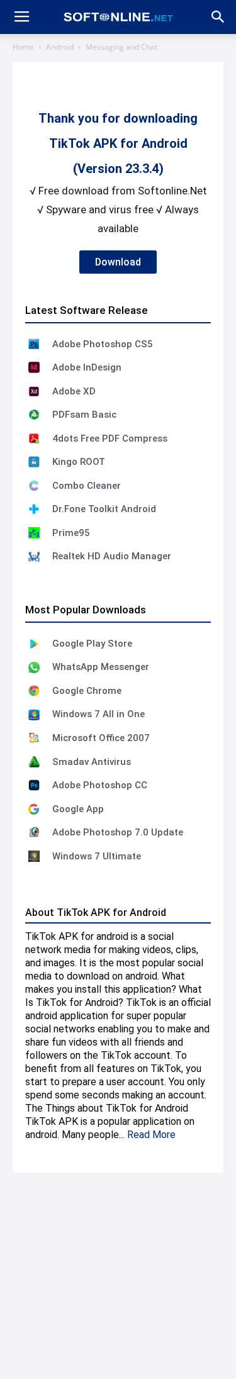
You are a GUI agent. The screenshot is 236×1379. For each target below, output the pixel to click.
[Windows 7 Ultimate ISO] (34, 856)
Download (118, 262)
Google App (78, 809)
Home (23, 47)
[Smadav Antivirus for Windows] (34, 762)
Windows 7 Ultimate (96, 856)
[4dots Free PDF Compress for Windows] (34, 438)
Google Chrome (86, 690)
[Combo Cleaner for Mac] (34, 485)
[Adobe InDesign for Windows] (34, 367)
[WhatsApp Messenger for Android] (34, 667)
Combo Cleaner (86, 485)
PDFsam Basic (84, 414)
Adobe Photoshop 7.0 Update (117, 832)
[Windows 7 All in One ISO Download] (34, 714)
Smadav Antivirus (91, 762)
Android (60, 47)
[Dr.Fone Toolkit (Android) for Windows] (34, 509)
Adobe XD (74, 391)
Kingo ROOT (78, 461)
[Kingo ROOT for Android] (34, 461)
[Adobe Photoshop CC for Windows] (34, 785)
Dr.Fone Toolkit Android (104, 509)
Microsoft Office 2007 (101, 738)
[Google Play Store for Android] (34, 643)
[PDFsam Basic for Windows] (34, 414)
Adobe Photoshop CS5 (102, 344)
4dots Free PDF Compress (109, 438)
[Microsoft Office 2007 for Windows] (34, 738)
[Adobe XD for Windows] (34, 391)
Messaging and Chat (121, 47)
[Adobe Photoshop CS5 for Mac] (34, 344)
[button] (218, 17)
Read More (151, 1135)
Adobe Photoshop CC (99, 785)
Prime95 (71, 533)
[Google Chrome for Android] (34, 690)
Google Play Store (92, 643)
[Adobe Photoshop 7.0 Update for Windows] (34, 832)
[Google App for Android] (34, 809)
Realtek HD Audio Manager (111, 556)
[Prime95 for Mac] (34, 533)
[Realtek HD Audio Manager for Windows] (34, 556)
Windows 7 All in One (98, 714)
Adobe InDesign (86, 367)
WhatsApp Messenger (100, 667)
